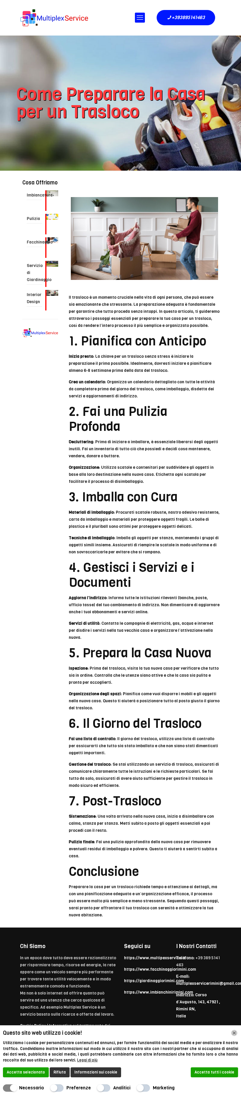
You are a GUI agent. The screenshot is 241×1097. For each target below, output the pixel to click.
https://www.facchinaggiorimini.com (160, 969)
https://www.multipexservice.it (154, 958)
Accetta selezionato (26, 1072)
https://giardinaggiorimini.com (154, 981)
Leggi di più (87, 1060)
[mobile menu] (140, 18)
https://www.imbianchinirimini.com (158, 992)
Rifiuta (59, 1072)
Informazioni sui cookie (95, 1072)
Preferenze (78, 1088)
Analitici (121, 1088)
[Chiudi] (234, 1033)
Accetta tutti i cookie (214, 1072)
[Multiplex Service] (54, 17)
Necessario (31, 1088)
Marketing (164, 1088)
